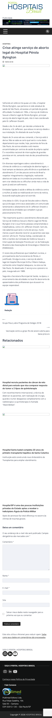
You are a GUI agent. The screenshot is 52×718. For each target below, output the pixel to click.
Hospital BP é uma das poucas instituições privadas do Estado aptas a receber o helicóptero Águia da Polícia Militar (23, 508)
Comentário (8, 541)
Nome (6, 575)
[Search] (47, 31)
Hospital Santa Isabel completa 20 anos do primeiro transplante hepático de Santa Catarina (26, 451)
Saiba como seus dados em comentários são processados (24, 636)
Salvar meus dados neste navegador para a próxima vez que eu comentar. (24, 614)
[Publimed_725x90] (26, 24)
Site (4, 600)
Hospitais (6, 44)
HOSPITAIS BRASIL (34, 714)
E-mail (6, 587)
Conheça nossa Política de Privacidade (19, 679)
